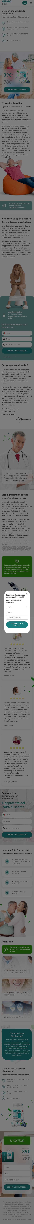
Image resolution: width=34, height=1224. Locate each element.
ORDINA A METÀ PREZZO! (17, 624)
